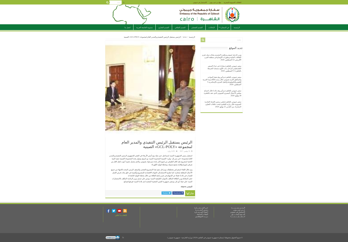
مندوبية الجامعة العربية (144, 27)
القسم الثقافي (180, 27)
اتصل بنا (127, 27)
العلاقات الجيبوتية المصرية (232, 2)
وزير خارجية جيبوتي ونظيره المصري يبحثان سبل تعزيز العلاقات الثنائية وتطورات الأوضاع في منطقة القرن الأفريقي (221, 57)
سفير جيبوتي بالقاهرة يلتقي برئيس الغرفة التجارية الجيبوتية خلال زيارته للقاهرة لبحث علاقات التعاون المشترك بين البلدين (223, 104)
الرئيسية (237, 27)
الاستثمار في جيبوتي (200, 2)
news (185, 37)
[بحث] (107, 2)
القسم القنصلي (197, 27)
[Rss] (124, 2)
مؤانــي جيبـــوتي (215, 2)
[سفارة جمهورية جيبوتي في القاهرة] (174, 14)
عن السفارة (224, 27)
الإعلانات (211, 27)
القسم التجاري (163, 27)
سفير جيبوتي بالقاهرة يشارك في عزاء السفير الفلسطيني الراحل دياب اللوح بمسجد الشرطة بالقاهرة (224, 68)
